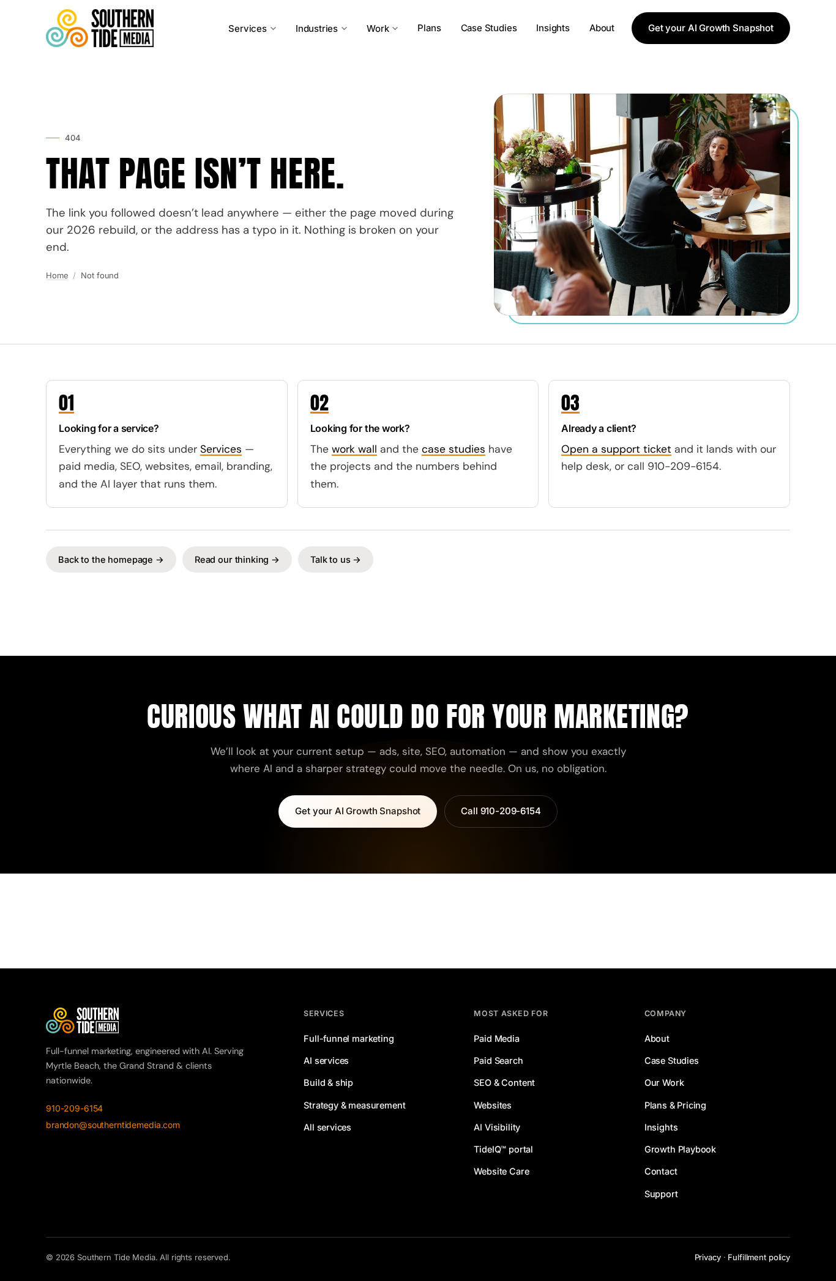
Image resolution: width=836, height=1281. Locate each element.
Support (661, 1194)
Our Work (664, 1082)
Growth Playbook (680, 1149)
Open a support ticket (616, 449)
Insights (553, 28)
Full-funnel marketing (349, 1038)
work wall (354, 449)
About (601, 28)
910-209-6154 (74, 1108)
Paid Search (498, 1060)
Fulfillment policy (759, 1257)
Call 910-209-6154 (500, 811)
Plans (429, 28)
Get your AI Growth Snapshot (711, 28)
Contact (660, 1171)
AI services (326, 1060)
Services (247, 28)
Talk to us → (335, 559)
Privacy (708, 1257)
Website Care (501, 1171)
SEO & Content (504, 1082)
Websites (493, 1105)
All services (327, 1127)
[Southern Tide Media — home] (100, 28)
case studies (453, 449)
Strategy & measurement (354, 1105)
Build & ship (328, 1082)
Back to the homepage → (111, 559)
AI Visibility (497, 1127)
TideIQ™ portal (503, 1149)
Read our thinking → (237, 559)
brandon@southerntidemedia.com (113, 1124)
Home (57, 275)
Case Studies (489, 28)
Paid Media (496, 1038)
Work (378, 28)
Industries (317, 28)
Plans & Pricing (675, 1105)
